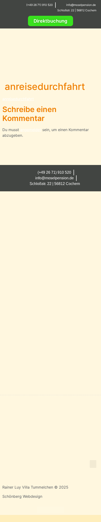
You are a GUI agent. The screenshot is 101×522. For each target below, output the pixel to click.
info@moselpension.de (81, 5)
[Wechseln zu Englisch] (50, 510)
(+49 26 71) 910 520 (39, 5)
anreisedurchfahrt (18, 98)
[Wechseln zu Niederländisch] (59, 510)
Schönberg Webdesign (22, 496)
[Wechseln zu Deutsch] (41, 510)
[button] (92, 65)
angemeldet (30, 129)
